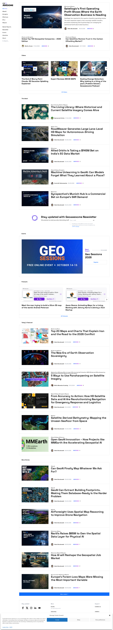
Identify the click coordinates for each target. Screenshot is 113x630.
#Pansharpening (100, 372)
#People (63, 553)
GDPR (10, 627)
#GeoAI (4, 11)
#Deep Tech (54, 126)
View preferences (100, 620)
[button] (110, 615)
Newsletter (5, 29)
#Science (61, 373)
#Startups (5, 17)
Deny (78, 620)
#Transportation (72, 373)
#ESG (88, 372)
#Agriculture (54, 372)
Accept (57, 620)
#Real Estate (54, 373)
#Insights (5, 14)
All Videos (64, 92)
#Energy (60, 372)
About (4, 38)
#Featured (25, 37)
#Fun (3, 20)
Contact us (98, 606)
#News (59, 531)
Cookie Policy (5, 627)
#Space (4, 22)
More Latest (63, 594)
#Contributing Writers (57, 105)
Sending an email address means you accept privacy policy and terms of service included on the (83, 225)
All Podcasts (64, 316)
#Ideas (57, 170)
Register (96, 262)
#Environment (67, 372)
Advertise (5, 35)
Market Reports (6, 27)
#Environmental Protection (79, 372)
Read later (44, 117)
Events (4, 32)
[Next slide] (107, 68)
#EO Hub (4, 8)
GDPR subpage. (75, 226)
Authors (97, 611)
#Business (67, 6)
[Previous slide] (22, 68)
